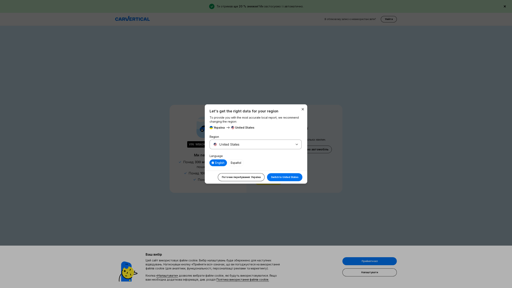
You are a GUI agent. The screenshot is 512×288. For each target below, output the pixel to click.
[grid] (256, 163)
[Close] (303, 109)
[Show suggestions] (297, 144)
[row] (218, 163)
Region (214, 136)
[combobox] (251, 144)
